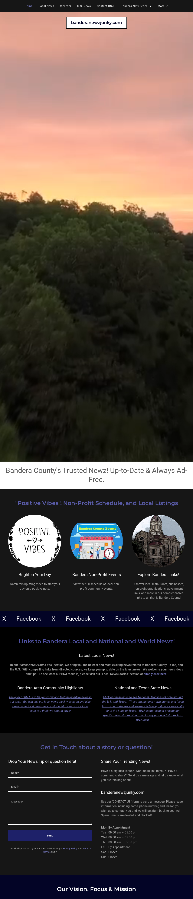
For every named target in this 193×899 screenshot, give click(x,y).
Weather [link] (65, 6)
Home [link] (29, 6)
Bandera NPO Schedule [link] (136, 6)
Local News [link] (46, 6)
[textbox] (50, 773)
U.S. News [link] (84, 6)
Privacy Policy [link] (70, 848)
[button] (163, 6)
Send (50, 835)
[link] (96, 23)
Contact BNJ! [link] (106, 6)
